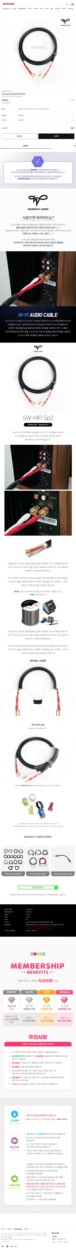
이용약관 (9, 1229)
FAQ (54, 1242)
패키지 (64, 9)
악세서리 (57, 9)
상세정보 (25, 146)
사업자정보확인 (8, 1237)
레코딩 (36, 9)
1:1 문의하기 (59, 1242)
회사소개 (3, 1229)
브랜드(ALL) (6, 9)
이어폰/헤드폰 (22, 9)
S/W (51, 9)
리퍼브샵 (70, 9)
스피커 (46, 9)
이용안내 (26, 1229)
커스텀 (14, 9)
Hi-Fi (41, 9)
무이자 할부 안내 (6, 103)
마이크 (30, 9)
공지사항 (66, 1242)
